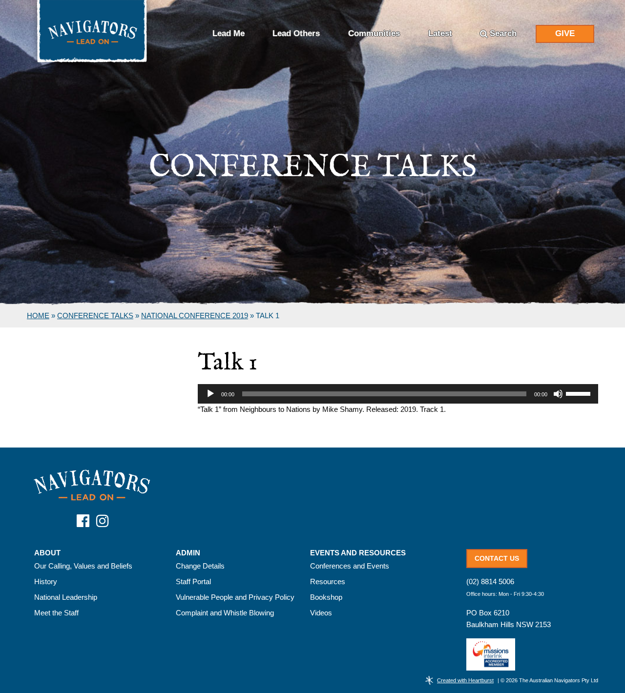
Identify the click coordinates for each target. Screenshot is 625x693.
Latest (440, 33)
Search (503, 33)
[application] (398, 394)
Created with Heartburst (465, 680)
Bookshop (326, 597)
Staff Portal (193, 581)
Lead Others (296, 33)
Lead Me (228, 33)
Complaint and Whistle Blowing (225, 613)
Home (38, 315)
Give (565, 33)
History (45, 581)
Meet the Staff (56, 613)
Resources (327, 581)
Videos (321, 613)
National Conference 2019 (194, 315)
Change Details (200, 566)
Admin (188, 553)
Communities (374, 33)
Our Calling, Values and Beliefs (83, 566)
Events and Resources (358, 553)
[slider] (579, 393)
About (47, 553)
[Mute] (558, 394)
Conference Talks (95, 315)
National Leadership (65, 597)
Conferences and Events (349, 566)
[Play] (210, 394)
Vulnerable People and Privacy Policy (235, 597)
